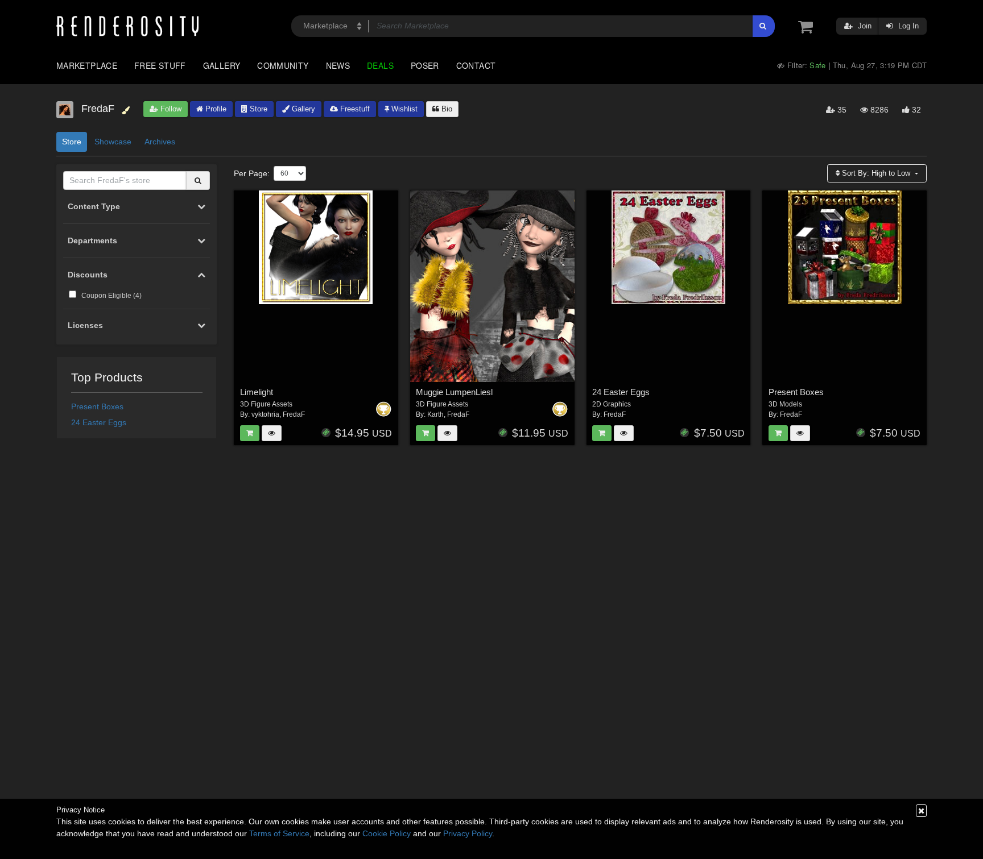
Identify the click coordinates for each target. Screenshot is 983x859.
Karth (435, 414)
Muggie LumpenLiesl (454, 392)
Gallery (222, 65)
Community (282, 65)
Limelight (256, 392)
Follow (169, 109)
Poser (425, 65)
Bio (445, 109)
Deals (380, 65)
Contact (476, 65)
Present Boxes (97, 406)
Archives (159, 141)
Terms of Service (279, 833)
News (338, 65)
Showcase (112, 141)
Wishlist (403, 109)
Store (257, 109)
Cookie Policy (386, 833)
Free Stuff (160, 65)
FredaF (294, 414)
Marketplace (86, 65)
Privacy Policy (467, 833)
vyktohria (265, 414)
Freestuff (354, 109)
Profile (214, 109)
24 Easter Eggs (98, 422)
